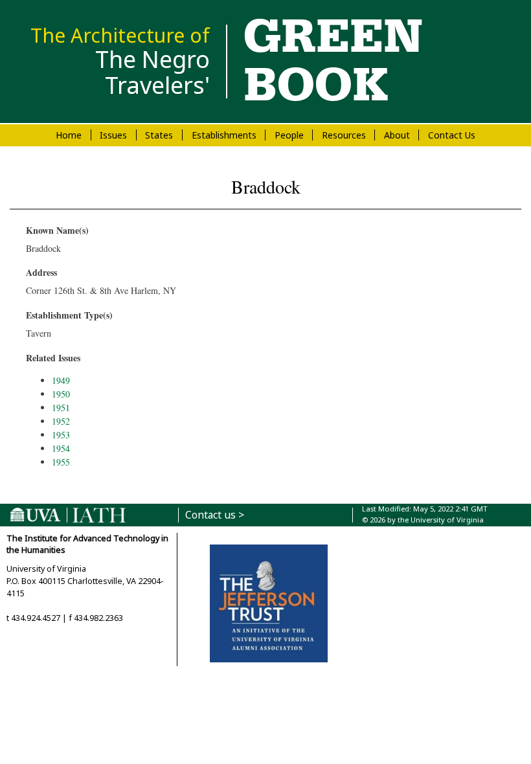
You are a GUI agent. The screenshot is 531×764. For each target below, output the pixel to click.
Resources (344, 135)
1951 (61, 407)
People (289, 135)
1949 (61, 380)
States (159, 135)
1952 (61, 421)
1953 (61, 435)
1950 (61, 394)
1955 (61, 462)
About (397, 135)
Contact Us (451, 135)
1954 (61, 448)
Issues (113, 135)
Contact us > (214, 515)
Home (69, 135)
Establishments (224, 135)
